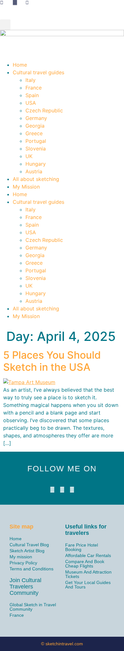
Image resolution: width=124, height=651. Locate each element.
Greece (34, 133)
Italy (30, 80)
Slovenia (35, 148)
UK (28, 156)
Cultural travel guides (38, 72)
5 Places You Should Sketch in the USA (52, 361)
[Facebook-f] (52, 489)
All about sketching (36, 179)
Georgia (35, 126)
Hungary (35, 164)
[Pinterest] (72, 489)
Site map (21, 526)
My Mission (26, 186)
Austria (33, 171)
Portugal (35, 141)
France (33, 87)
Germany (36, 118)
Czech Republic (44, 110)
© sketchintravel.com (62, 643)
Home (20, 65)
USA (30, 103)
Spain (32, 95)
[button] (5, 24)
